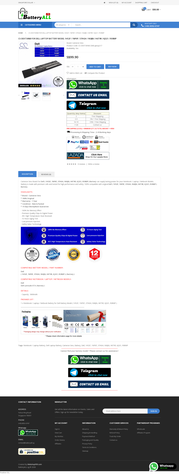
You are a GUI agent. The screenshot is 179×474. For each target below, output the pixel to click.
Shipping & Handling (89, 433)
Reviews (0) (46, 174)
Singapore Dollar (25, 2)
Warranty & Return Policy (119, 429)
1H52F (88, 345)
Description (27, 174)
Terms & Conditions (89, 447)
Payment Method (88, 436)
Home (20, 33)
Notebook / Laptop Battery (34, 345)
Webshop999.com (35, 464)
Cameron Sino (77, 43)
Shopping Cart (141, 2)
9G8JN (106, 345)
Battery (77, 345)
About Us (85, 429)
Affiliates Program (143, 433)
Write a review (93, 164)
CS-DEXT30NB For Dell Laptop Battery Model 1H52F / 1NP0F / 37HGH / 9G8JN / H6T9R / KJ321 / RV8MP (66, 33)
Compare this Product (96, 73)
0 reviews (81, 164)
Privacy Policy (87, 444)
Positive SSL (5, 472)
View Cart (58, 433)
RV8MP (125, 345)
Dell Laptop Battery (53, 345)
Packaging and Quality (90, 440)
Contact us (113, 440)
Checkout (155, 2)
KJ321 (119, 345)
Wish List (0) (113, 2)
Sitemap (85, 451)
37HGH (101, 345)
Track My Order (115, 436)
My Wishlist (59, 436)
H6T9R (113, 345)
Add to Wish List (76, 73)
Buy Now (112, 66)
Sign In (57, 429)
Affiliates (58, 444)
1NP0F (94, 345)
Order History (60, 440)
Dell (83, 345)
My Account (127, 2)
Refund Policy (115, 433)
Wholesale (141, 429)
